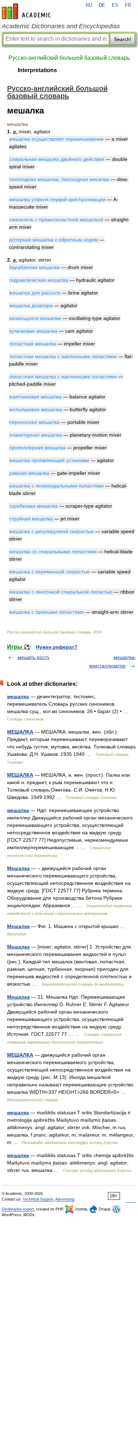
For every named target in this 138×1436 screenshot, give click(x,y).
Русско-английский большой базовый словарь (69, 58)
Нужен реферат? (56, 647)
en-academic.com (27, 11)
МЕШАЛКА (20, 732)
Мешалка (18, 868)
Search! (122, 39)
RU (89, 5)
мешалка (18, 696)
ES (115, 5)
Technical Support (38, 1199)
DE (102, 5)
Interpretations (37, 70)
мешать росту (34, 657)
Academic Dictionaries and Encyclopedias (61, 26)
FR (128, 5)
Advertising (64, 1199)
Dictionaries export (18, 1209)
